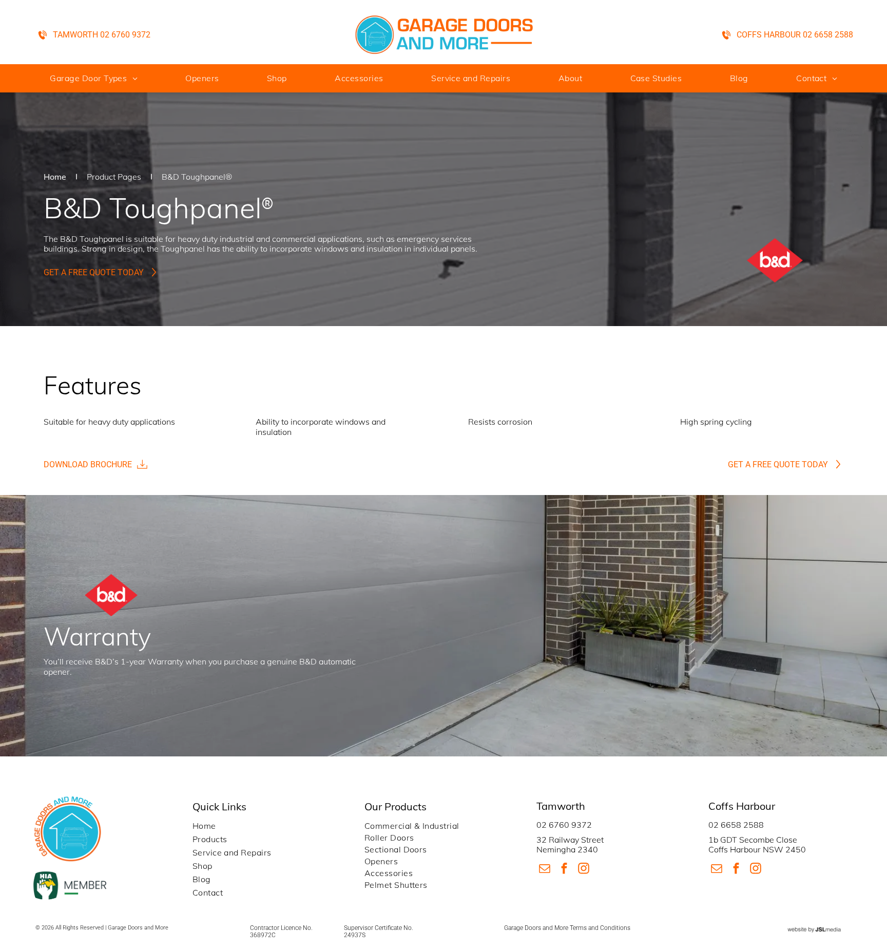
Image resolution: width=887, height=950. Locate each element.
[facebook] (564, 869)
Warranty (165, 661)
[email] (544, 869)
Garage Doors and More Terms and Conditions (567, 928)
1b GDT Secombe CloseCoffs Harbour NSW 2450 (757, 844)
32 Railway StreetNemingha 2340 (570, 844)
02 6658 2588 (736, 825)
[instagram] (583, 869)
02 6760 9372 (564, 825)
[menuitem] (93, 78)
